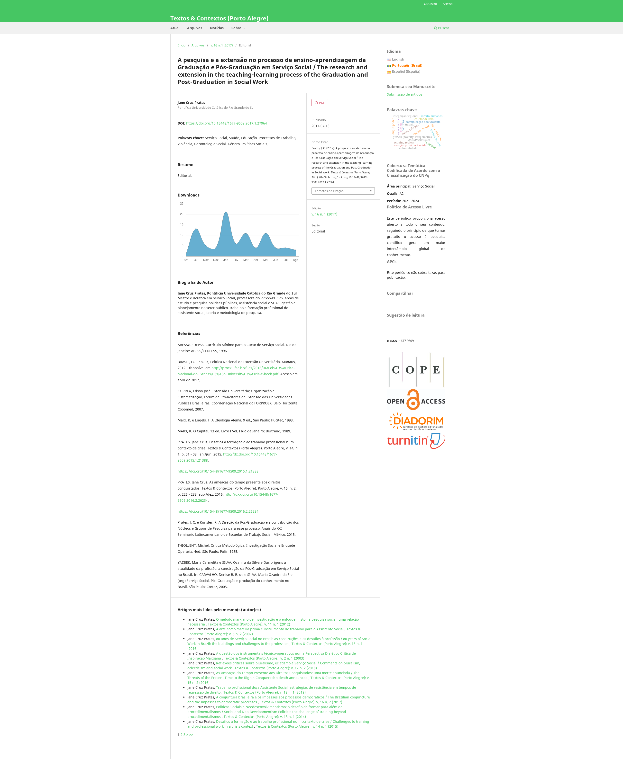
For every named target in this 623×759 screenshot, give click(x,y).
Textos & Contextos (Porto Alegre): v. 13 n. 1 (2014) (265, 716)
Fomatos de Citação (329, 191)
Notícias (217, 28)
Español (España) (406, 71)
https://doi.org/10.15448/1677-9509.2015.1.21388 (218, 471)
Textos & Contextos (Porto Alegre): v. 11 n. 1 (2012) (249, 624)
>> (191, 734)
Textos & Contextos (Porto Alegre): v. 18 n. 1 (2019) (264, 692)
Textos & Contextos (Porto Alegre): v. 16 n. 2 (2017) (301, 702)
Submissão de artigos (404, 94)
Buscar (443, 28)
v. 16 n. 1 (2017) (222, 45)
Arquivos (194, 28)
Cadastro (430, 3)
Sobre (236, 28)
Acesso (448, 3)
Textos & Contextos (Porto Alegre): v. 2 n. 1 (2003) (264, 658)
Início (181, 45)
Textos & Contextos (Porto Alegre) (219, 18)
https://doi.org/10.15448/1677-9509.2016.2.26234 (218, 511)
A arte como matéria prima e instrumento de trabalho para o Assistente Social (280, 629)
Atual (174, 28)
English (398, 59)
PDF (321, 102)
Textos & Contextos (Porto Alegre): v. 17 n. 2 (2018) (276, 668)
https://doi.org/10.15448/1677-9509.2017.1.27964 (226, 123)
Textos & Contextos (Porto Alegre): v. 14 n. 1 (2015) (297, 726)
